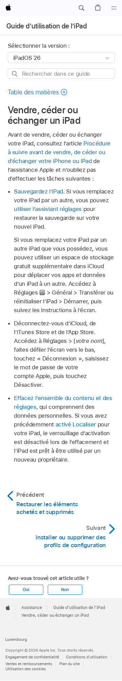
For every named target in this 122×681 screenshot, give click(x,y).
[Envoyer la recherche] (15, 73)
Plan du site (69, 663)
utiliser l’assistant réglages (48, 209)
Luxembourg (16, 639)
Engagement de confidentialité (32, 657)
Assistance (31, 607)
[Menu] (114, 8)
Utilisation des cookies (25, 668)
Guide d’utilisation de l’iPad (46, 26)
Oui (26, 589)
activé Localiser (76, 424)
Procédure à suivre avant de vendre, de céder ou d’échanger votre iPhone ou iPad (59, 152)
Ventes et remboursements (28, 663)
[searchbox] (61, 73)
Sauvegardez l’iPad (38, 191)
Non (64, 589)
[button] (81, 8)
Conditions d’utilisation (86, 657)
